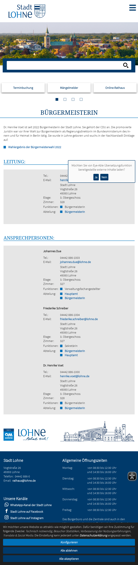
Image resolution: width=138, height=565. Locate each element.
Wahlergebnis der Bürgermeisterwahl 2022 (34, 147)
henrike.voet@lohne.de (74, 376)
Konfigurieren (69, 542)
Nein (104, 177)
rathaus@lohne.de (24, 480)
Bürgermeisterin (75, 212)
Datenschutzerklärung (93, 535)
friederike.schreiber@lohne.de (79, 319)
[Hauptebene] (27, 11)
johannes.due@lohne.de (75, 262)
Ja (96, 177)
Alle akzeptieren (69, 559)
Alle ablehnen (69, 550)
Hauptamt (71, 294)
